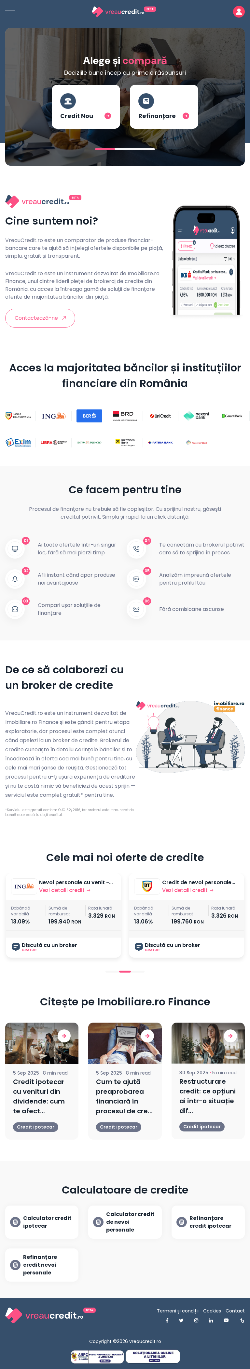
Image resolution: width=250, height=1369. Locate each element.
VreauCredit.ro (24, 240)
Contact (235, 1311)
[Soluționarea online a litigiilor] (152, 1356)
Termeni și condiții (178, 1311)
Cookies (212, 1311)
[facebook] (167, 1320)
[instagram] (196, 1320)
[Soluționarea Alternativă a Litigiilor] (97, 1357)
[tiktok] (242, 1320)
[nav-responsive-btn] (10, 12)
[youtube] (226, 1320)
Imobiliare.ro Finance (32, 722)
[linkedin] (211, 1320)
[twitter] (181, 1320)
